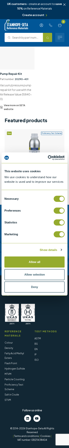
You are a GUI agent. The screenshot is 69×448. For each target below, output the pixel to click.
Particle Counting (15, 379)
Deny (34, 287)
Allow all (34, 262)
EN (36, 349)
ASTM (37, 338)
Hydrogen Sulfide (15, 368)
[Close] (64, 4)
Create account (33, 15)
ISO (36, 359)
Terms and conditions (26, 436)
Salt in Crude (12, 394)
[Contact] (50, 25)
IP (35, 354)
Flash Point (11, 363)
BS (36, 343)
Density (9, 348)
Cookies (45, 436)
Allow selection (34, 274)
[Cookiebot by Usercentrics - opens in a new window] (49, 157)
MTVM (8, 374)
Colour (9, 342)
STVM (8, 400)
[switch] (59, 211)
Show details (48, 249)
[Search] (47, 37)
